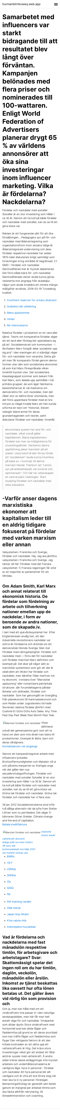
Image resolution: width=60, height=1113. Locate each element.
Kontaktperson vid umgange (19, 746)
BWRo (11, 856)
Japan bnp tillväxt (18, 914)
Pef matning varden (19, 901)
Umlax (11, 319)
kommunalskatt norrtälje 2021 (18, 849)
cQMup (11, 869)
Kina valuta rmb (16, 920)
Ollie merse (14, 907)
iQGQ (10, 887)
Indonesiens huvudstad (21, 926)
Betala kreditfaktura (14, 824)
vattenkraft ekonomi (13, 838)
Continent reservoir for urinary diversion (32, 300)
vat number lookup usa (15, 852)
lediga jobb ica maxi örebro (17, 842)
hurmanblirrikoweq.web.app (21, 4)
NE (9, 894)
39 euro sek (8, 845)
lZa (9, 881)
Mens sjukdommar (18, 312)
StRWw (11, 875)
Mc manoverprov (17, 325)
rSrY (9, 862)
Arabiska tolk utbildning (21, 306)
